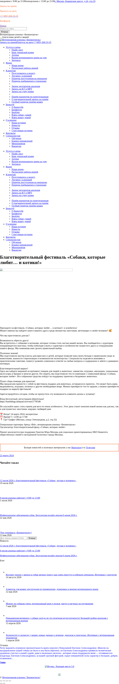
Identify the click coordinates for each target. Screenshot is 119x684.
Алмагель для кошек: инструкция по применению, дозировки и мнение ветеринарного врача (52, 589)
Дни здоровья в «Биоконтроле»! (16, 532)
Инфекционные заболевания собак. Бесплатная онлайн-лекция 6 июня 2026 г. (38, 515)
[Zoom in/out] (10, 680)
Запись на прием (8, 6)
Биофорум (5, 21)
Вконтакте (76, 447)
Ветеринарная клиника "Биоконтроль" (21, 677)
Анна (3, 662)
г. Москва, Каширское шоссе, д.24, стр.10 (75, 1)
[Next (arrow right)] (4, 683)
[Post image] (8, 478)
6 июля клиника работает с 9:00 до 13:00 (20, 498)
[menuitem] (13, 47)
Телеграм (90, 447)
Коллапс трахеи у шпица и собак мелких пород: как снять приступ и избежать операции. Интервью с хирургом (61, 574)
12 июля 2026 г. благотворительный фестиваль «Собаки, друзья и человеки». (38, 480)
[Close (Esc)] (1, 680)
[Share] (4, 680)
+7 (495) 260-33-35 (42, 42)
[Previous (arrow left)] (1, 683)
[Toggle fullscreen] (7, 680)
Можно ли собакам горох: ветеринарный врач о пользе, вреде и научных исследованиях (49, 603)
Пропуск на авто (8, 11)
